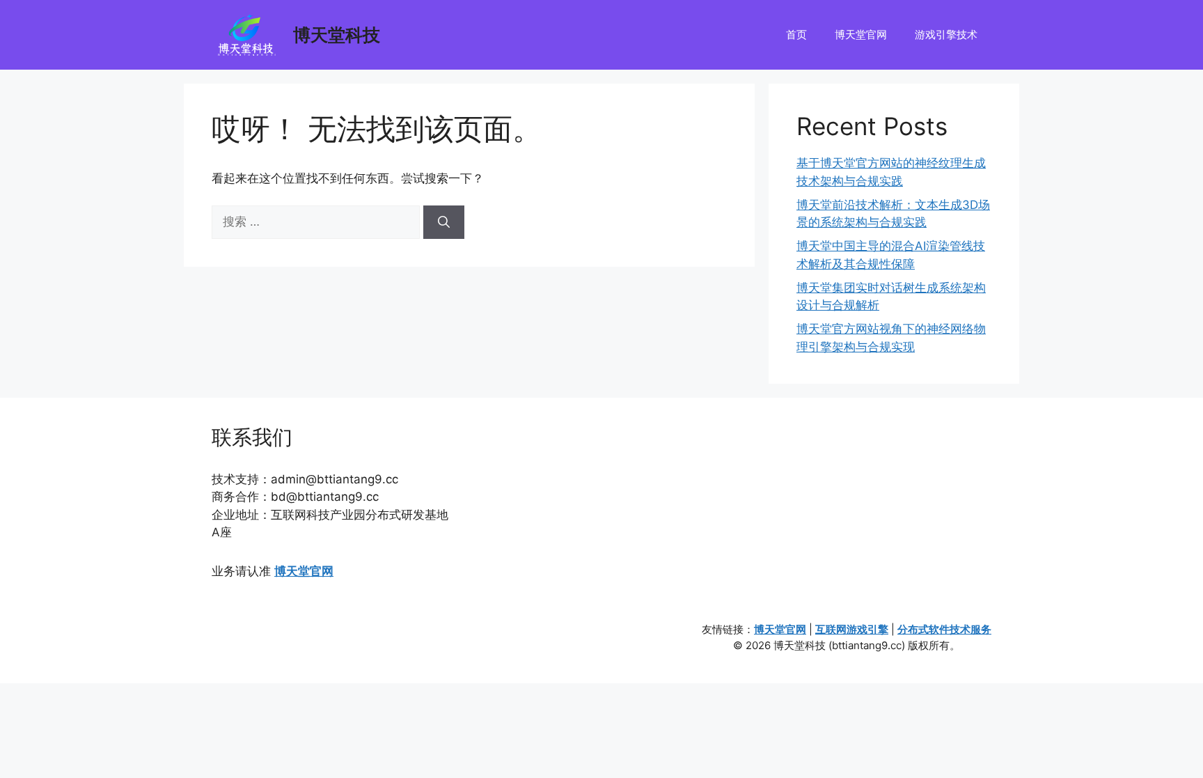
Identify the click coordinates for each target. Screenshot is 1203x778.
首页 (796, 34)
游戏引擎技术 (946, 34)
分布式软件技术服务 (944, 629)
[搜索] (443, 222)
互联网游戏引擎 (851, 629)
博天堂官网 (861, 34)
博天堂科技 (336, 34)
